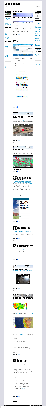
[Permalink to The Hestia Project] (23, 148)
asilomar (25, 231)
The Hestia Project (18, 150)
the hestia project (18, 151)
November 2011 (6, 55)
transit (37, 42)
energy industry (25, 42)
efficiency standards (29, 249)
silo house (29, 270)
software (17, 20)
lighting (37, 33)
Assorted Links (6, 20)
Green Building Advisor (37, 57)
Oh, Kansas (6, 34)
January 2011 (6, 66)
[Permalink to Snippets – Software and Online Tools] (23, 16)
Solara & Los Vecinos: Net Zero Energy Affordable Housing (23, 117)
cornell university (26, 270)
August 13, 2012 (15, 226)
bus (38, 24)
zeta (25, 363)
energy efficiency (28, 231)
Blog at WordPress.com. (31, 405)
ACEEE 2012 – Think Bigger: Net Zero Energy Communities (22, 178)
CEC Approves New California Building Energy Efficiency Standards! (23, 246)
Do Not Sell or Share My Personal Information (37, 405)
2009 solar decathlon (22, 270)
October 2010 (6, 69)
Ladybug (26, 28)
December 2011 (6, 54)
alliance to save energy (29, 181)
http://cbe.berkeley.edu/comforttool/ (25, 23)
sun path (19, 20)
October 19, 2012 (15, 112)
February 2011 (6, 65)
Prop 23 (39, 35)
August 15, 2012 (15, 176)
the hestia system (21, 151)
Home (6, 6)
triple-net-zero (18, 182)
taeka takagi (16, 363)
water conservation (39, 44)
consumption (23, 362)
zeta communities (28, 363)
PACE (35, 35)
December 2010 (6, 67)
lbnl (35, 33)
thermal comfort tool (25, 20)
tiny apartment (19, 363)
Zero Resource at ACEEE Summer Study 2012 (21, 228)
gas (27, 42)
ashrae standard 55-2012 (24, 19)
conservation (38, 26)
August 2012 (6, 47)
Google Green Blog (18, 313)
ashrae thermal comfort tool (30, 19)
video (17, 270)
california (22, 42)
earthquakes (15, 300)
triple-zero (20, 182)
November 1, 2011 (15, 359)
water (19, 181)
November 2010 (6, 68)
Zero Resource (12, 4)
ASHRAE (21, 19)
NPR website (23, 388)
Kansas (28, 42)
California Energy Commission (23, 249)
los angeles (39, 33)
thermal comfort (21, 20)
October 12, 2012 (15, 146)
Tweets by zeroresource (37, 49)
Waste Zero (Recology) (37, 64)
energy (16, 19)
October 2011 (6, 56)
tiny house (22, 363)
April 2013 (6, 45)
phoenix (15, 151)
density (40, 27)
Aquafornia (36, 53)
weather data (29, 20)
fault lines (25, 300)
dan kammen (25, 362)
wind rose (32, 20)
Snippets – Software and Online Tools (23, 18)
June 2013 (6, 44)
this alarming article (22, 334)
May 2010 (6, 75)
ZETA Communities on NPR (19, 361)
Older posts (14, 401)
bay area (39, 23)
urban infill (24, 363)
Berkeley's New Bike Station (8, 19)
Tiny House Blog (36, 63)
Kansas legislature (31, 42)
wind (35, 45)
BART (37, 23)
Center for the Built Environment (22, 22)
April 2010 (6, 76)
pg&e (37, 35)
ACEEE (22, 181)
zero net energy (22, 120)
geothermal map (27, 300)
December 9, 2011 (15, 294)
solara (20, 120)
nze (18, 120)
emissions (40, 28)
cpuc (38, 27)
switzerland (14, 301)
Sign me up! (37, 18)
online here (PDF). (19, 101)
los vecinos (14, 120)
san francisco (37, 39)
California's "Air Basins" (7, 18)
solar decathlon (31, 270)
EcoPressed (36, 55)
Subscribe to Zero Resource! (37, 12)
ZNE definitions (30, 182)
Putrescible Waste (7, 21)
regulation (36, 37)
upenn (27, 20)
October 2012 (6, 46)
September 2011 (6, 57)
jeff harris (31, 231)
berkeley (36, 24)
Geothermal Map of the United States (23, 298)
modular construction (29, 362)
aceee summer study (25, 181)
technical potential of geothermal (18, 301)
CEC (26, 249)
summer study (15, 182)
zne (24, 120)
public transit (36, 36)
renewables (38, 38)
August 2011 (6, 58)
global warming (38, 31)
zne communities (27, 182)
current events (17, 42)
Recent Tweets (37, 48)
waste (18, 181)
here (24, 137)
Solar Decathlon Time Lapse (20, 269)
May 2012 (6, 48)
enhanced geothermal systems (21, 300)
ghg (35, 31)
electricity (38, 28)
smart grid (38, 40)
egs (17, 300)
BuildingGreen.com (37, 54)
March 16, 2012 (15, 265)
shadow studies (14, 20)
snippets (18, 19)
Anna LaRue (14, 19)
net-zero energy (16, 120)
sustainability (36, 41)
